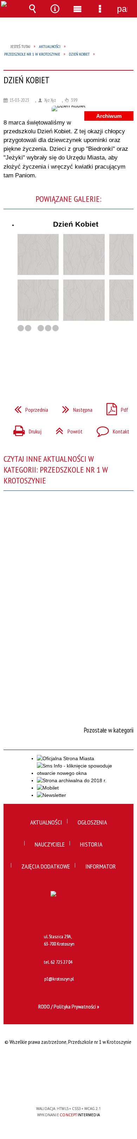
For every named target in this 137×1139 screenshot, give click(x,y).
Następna (74, 407)
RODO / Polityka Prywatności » (68, 1006)
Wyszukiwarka (32, 8)
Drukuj (24, 429)
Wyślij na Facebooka (55, 365)
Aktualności (46, 822)
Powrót (66, 429)
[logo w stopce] (68, 908)
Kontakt (110, 429)
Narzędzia (55, 8)
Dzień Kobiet (75, 224)
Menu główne (77, 8)
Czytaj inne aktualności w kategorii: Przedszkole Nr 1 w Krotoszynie (56, 469)
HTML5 (57, 1088)
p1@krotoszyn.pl (59, 979)
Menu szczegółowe (99, 8)
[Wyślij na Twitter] (67, 365)
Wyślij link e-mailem (80, 365)
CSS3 (68, 1088)
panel (122, 9)
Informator (100, 866)
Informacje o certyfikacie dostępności (68, 1063)
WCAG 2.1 (90, 1088)
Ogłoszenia (92, 822)
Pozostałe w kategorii (108, 730)
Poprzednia (28, 407)
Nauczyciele (50, 844)
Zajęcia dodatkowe (45, 866)
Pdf (114, 407)
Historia (91, 844)
